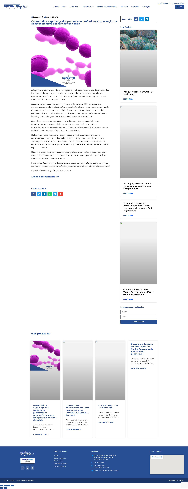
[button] (33, 194)
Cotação (146, 7)
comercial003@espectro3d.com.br (106, 470)
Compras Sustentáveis (106, 7)
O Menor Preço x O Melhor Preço (108, 406)
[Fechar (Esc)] (12, 485)
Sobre (56, 7)
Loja (180, 7)
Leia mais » (128, 99)
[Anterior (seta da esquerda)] (1, 488)
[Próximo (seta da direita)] (5, 488)
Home (56, 455)
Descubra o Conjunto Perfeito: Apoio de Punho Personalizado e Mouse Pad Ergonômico (137, 207)
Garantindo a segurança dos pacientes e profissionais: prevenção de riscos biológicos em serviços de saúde (45, 412)
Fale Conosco (58, 461)
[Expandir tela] (5, 485)
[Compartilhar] (8, 485)
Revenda (124, 7)
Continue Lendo (40, 434)
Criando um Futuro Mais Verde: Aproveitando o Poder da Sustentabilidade (138, 292)
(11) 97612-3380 (179, 3)
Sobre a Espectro (60, 458)
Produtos (74, 7)
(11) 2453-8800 (165, 3)
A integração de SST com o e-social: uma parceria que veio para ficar (137, 186)
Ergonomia (87, 7)
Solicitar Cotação (60, 466)
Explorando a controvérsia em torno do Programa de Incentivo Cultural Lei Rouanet (77, 410)
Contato (135, 7)
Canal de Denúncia (60, 463)
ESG (63, 7)
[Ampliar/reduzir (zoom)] (1, 485)
